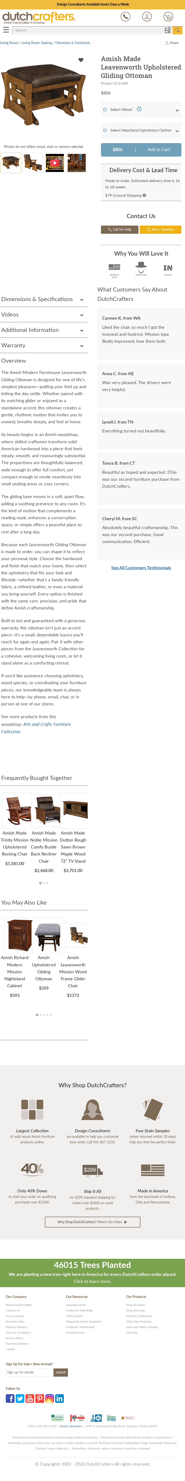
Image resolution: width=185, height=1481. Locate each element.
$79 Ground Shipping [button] (123, 195)
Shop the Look (135, 1310)
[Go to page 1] (40, 883)
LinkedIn (59, 1398)
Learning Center (76, 1305)
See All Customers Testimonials (141, 568)
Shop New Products (139, 1321)
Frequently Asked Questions (84, 1321)
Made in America (16, 1327)
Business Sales (15, 1321)
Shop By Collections (139, 1316)
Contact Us (13, 1310)
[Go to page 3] (47, 883)
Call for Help (122, 229)
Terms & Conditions (18, 1332)
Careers (10, 1349)
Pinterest (39, 1398)
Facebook (10, 1398)
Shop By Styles (135, 1305)
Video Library (74, 1316)
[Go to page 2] (44, 883)
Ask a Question (162, 229)
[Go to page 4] (47, 1015)
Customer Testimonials (80, 1327)
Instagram (49, 1398)
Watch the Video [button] (90, 1222)
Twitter (20, 1398)
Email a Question (71, 1426)
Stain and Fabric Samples (142, 1327)
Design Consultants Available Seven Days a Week (93, 4)
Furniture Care (75, 1332)
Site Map (132, 1332)
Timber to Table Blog (79, 1310)
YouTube (30, 1398)
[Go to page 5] (51, 1015)
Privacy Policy (14, 1338)
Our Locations (15, 1316)
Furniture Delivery (17, 1343)
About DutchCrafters (19, 1305)
